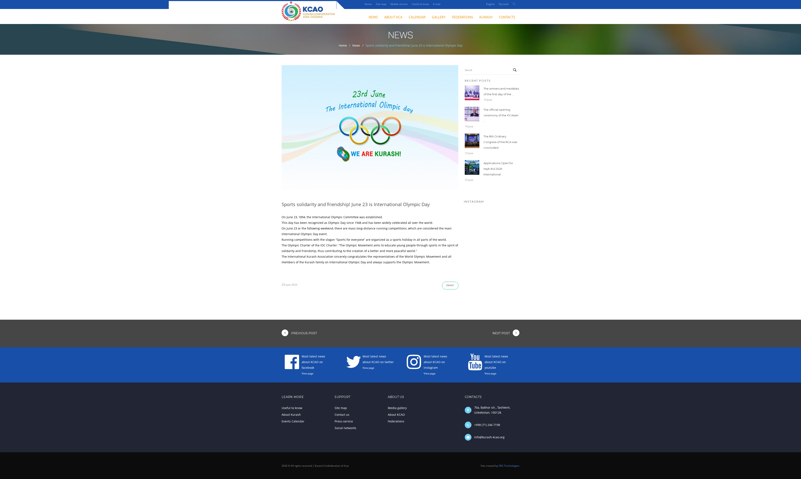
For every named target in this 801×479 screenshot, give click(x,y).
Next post (501, 333)
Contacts (507, 17)
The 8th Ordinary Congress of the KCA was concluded (500, 142)
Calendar (417, 17)
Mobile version (399, 4)
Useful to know (420, 4)
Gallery (439, 17)
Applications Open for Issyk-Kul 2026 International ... (498, 168)
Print (450, 285)
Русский (504, 4)
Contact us (342, 415)
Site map (341, 408)
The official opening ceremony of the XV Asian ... (501, 115)
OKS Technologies (509, 465)
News (356, 45)
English (490, 4)
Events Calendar (293, 421)
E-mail (436, 4)
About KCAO (396, 415)
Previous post (303, 333)
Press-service (344, 421)
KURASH (485, 17)
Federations (462, 17)
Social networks (345, 428)
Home (368, 4)
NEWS (373, 17)
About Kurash (291, 415)
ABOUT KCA (393, 17)
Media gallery (397, 408)
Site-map (381, 4)
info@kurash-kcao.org (489, 437)
